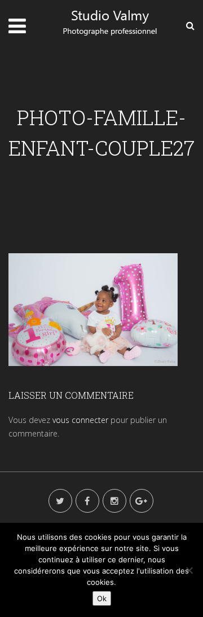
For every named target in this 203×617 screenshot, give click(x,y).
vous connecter (80, 420)
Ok (102, 598)
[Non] (189, 570)
